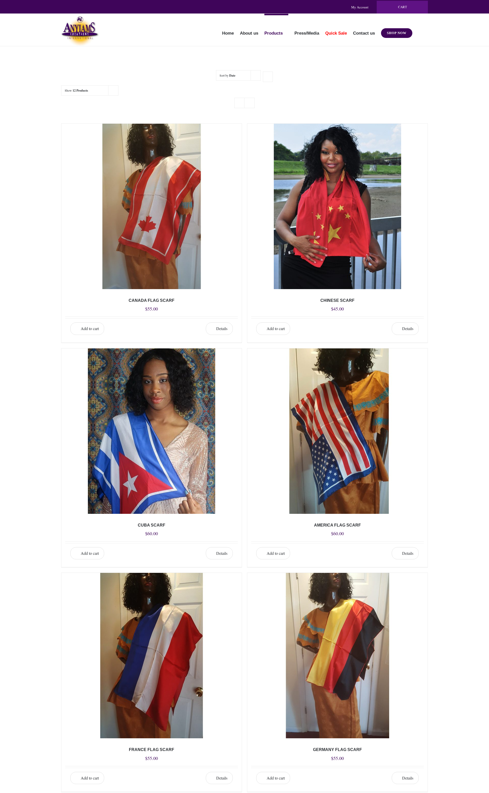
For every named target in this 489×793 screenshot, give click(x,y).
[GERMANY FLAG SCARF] (337, 655)
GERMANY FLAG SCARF (337, 749)
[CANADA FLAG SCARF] (151, 206)
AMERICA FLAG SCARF (337, 525)
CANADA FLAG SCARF (151, 300)
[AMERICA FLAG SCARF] (337, 431)
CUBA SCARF (151, 525)
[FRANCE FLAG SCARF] (151, 655)
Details (221, 328)
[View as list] (249, 103)
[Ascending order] (268, 77)
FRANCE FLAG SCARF (151, 749)
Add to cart (90, 328)
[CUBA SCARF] (151, 431)
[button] (420, 30)
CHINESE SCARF (337, 300)
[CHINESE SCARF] (337, 206)
